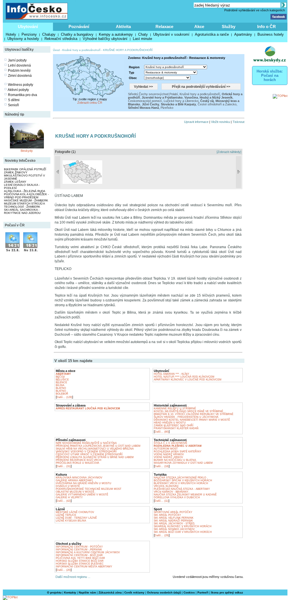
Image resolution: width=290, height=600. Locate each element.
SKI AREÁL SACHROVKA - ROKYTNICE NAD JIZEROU (22, 211)
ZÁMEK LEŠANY (15, 181)
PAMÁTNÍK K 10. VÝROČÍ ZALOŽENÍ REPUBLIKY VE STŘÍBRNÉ (193, 414)
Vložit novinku (220, 122)
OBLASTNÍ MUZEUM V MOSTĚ (75, 491)
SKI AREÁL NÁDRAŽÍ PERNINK (173, 520)
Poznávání (79, 26)
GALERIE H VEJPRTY (69, 497)
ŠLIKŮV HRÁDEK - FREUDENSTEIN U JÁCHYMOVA (186, 417)
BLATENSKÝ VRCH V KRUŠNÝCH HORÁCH (181, 483)
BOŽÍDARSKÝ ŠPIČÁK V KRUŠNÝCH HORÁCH (183, 480)
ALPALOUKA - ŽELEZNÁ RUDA (24, 191)
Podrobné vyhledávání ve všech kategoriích (254, 10)
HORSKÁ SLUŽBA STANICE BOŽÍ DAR (80, 560)
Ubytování (28, 26)
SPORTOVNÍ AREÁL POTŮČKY (173, 512)
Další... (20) (64, 570)
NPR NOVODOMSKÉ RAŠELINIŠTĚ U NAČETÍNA (86, 443)
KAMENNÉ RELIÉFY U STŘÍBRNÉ (175, 408)
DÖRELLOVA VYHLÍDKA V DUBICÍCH (177, 497)
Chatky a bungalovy (77, 34)
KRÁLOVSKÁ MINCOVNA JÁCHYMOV (79, 477)
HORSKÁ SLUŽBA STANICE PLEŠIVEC (80, 563)
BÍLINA (60, 385)
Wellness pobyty (20, 85)
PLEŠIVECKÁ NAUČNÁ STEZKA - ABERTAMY (182, 489)
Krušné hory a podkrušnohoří (81, 50)
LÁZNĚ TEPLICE (66, 515)
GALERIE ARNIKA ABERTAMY (74, 480)
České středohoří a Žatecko (217, 104)
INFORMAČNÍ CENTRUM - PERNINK (79, 549)
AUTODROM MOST (166, 448)
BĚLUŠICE (62, 379)
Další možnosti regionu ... (72, 576)
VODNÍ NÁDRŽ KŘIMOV (169, 454)
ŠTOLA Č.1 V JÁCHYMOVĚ (170, 443)
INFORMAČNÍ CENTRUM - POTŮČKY (79, 546)
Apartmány (243, 34)
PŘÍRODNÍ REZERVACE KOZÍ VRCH (78, 460)
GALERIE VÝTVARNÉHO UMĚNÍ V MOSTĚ (82, 494)
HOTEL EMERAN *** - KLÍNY (171, 374)
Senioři (13, 105)
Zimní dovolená (20, 76)
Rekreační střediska (60, 39)
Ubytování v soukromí (171, 34)
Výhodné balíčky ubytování (105, 39)
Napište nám (87, 592)
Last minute (142, 39)
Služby (228, 26)
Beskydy (27, 150)
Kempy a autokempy (116, 34)
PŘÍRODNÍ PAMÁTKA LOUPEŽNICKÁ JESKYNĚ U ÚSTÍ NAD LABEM (98, 445)
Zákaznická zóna (110, 592)
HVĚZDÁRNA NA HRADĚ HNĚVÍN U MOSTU (83, 483)
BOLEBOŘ (62, 393)
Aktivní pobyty (18, 90)
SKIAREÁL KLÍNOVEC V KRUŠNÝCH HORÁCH (183, 526)
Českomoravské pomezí (145, 101)
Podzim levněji (19, 71)
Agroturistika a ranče (212, 34)
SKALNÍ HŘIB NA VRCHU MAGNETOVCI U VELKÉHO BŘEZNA (95, 448)
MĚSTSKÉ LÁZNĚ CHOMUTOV (75, 512)
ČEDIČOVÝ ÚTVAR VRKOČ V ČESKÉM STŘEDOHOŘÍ (89, 454)
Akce (199, 26)
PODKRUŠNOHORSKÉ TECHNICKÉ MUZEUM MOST (88, 489)
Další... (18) (162, 466)
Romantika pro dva (22, 95)
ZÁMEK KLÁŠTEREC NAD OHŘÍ (173, 425)
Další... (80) (162, 431)
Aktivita (123, 26)
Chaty (143, 34)
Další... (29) (162, 535)
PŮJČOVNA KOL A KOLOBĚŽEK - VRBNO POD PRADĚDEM (26, 196)
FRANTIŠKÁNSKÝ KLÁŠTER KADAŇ (176, 428)
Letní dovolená (19, 65)
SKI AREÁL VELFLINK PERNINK (173, 517)
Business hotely (270, 34)
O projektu (54, 592)
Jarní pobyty (17, 60)
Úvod (56, 50)
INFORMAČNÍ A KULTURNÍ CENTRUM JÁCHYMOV (88, 552)
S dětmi (14, 100)
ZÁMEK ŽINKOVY (15, 172)
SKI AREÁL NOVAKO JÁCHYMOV (174, 529)
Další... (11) (162, 500)
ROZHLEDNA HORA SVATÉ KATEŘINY (177, 451)
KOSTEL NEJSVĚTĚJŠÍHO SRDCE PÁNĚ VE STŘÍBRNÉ (188, 411)
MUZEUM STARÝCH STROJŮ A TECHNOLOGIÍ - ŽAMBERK (24, 205)
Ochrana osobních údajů (164, 592)
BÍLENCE (61, 382)
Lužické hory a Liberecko (181, 101)
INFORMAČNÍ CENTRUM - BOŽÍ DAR (79, 555)
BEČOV (60, 376)
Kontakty (70, 592)
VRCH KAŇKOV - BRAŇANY (171, 491)
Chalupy (49, 34)
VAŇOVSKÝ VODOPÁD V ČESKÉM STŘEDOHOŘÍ (86, 451)
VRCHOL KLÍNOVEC (166, 486)
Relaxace (164, 26)
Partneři (202, 592)
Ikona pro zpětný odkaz (227, 592)
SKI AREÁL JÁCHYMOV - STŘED (174, 523)
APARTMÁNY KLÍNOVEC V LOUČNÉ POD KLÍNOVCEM (187, 379)
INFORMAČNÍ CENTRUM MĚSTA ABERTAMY (84, 566)
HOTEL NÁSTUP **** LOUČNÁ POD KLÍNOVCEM (184, 376)
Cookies (189, 592)
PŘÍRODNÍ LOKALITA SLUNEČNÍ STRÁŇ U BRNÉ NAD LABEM (95, 457)
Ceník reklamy (134, 592)
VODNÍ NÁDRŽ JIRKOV (168, 457)
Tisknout (238, 122)
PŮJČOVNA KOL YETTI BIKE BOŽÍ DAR (80, 558)
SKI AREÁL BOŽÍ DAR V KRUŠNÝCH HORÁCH (183, 532)
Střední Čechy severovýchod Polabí (153, 94)
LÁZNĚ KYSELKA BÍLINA (71, 520)
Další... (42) (64, 500)
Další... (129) (64, 397)
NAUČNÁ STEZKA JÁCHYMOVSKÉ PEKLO (180, 477)
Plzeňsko (167, 107)
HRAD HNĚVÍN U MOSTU (170, 422)
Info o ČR (266, 26)
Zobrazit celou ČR (89, 102)
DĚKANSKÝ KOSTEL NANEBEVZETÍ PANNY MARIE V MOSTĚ (192, 419)
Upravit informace (196, 122)
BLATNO (61, 388)
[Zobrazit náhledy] (229, 152)
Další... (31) (64, 466)
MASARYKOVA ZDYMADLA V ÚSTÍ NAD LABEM (183, 462)
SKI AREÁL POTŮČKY (167, 515)
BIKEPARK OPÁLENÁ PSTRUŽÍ (25, 169)
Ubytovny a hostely (23, 39)
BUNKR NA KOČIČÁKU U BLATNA (175, 460)
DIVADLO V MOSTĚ (68, 486)
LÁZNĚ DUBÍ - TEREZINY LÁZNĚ (76, 517)
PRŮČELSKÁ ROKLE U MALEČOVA (77, 462)
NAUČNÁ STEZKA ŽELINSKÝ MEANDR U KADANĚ (185, 494)
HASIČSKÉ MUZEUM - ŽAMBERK (26, 200)
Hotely (11, 34)
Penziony (29, 34)
